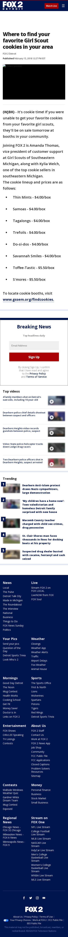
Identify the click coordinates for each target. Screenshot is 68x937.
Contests (8, 743)
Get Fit (6, 704)
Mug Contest (10, 691)
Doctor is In (9, 712)
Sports (36, 678)
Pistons (35, 704)
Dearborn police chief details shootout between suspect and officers (24, 414)
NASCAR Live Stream (38, 844)
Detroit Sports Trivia (14, 655)
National (7, 613)
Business (8, 617)
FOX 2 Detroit (9, 53)
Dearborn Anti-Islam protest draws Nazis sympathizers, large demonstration (41, 489)
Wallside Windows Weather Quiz (13, 791)
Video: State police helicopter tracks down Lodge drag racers (23, 445)
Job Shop (36, 747)
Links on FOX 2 (11, 716)
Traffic (35, 656)
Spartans (36, 699)
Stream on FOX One (39, 820)
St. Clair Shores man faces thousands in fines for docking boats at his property (42, 539)
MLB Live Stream (41, 838)
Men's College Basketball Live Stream (39, 857)
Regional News (10, 820)
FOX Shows (9, 730)
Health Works (10, 695)
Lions (34, 691)
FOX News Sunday (13, 625)
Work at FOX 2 (39, 739)
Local (6, 587)
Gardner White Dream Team (11, 799)
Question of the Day (12, 649)
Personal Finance (41, 790)
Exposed (7, 808)
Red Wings (37, 712)
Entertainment (14, 726)
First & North (38, 687)
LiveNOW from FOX (42, 595)
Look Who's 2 (10, 659)
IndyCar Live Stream (42, 850)
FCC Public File (39, 756)
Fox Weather (38, 664)
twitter (30, 898)
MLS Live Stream (40, 879)
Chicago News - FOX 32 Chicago (12, 828)
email (44, 898)
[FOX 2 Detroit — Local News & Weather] (13, 5)
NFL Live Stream (40, 827)
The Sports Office (41, 683)
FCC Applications (40, 760)
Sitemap (35, 776)
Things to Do (10, 621)
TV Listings (9, 739)
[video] (56, 401)
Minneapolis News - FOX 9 (14, 843)
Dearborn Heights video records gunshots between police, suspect (21, 430)
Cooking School (11, 699)
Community (37, 751)
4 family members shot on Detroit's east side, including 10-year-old (22, 398)
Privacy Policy (38, 373)
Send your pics (11, 643)
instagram (37, 898)
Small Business (39, 802)
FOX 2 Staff (37, 730)
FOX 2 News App (40, 743)
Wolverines (37, 695)
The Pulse (8, 592)
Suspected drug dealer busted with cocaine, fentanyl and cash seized (43, 555)
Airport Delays (39, 660)
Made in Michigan (13, 600)
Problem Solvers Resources (40, 770)
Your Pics (10, 639)
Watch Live (51, 6)
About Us (38, 726)
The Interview (10, 608)
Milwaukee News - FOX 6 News (13, 836)
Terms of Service (36, 376)
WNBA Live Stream (42, 875)
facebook (24, 898)
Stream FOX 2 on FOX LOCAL (41, 589)
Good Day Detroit (13, 683)
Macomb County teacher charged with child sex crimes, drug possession (42, 524)
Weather (38, 639)
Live (34, 583)
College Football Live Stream (40, 833)
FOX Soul (36, 599)
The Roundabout (12, 604)
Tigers (34, 708)
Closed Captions (40, 764)
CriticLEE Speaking (13, 735)
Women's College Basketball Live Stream (41, 868)
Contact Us (37, 735)
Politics (7, 629)
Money (36, 785)
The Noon (8, 687)
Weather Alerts (39, 652)
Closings (36, 643)
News (7, 583)
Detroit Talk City (12, 596)
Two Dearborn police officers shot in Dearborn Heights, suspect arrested (23, 461)
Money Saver (10, 708)
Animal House (39, 669)
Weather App (38, 648)
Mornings (10, 678)
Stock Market (38, 798)
